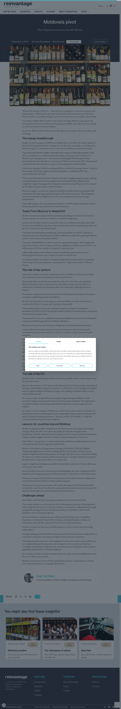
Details (59, 341)
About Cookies (80, 341)
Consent (38, 341)
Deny (37, 365)
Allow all (82, 365)
